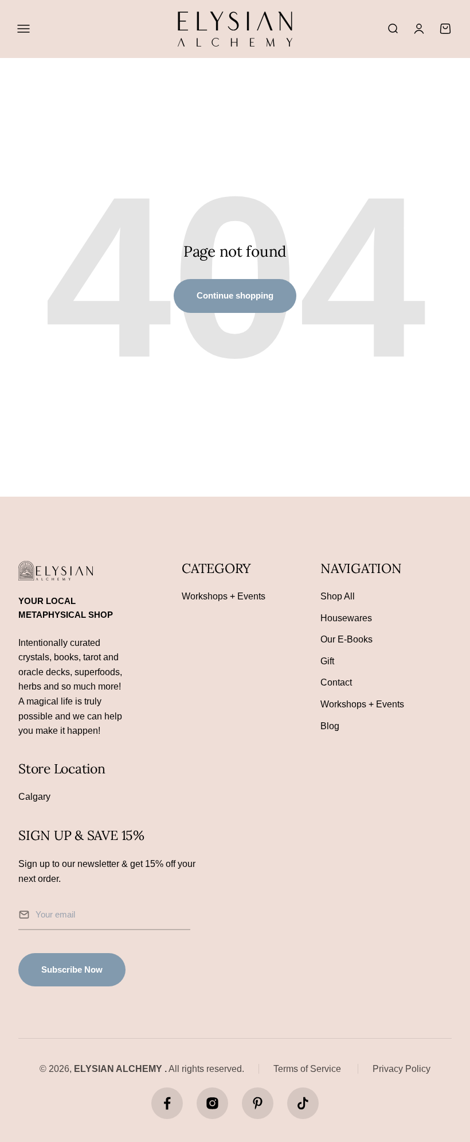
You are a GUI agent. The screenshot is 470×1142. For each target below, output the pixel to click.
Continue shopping (235, 295)
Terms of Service (307, 1069)
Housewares (346, 618)
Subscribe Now (72, 969)
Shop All (337, 596)
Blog (329, 726)
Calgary (34, 797)
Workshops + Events (223, 596)
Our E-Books (346, 639)
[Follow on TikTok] (303, 1103)
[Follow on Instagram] (212, 1103)
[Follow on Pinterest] (257, 1103)
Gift (327, 661)
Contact (336, 682)
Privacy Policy (401, 1069)
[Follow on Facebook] (167, 1103)
